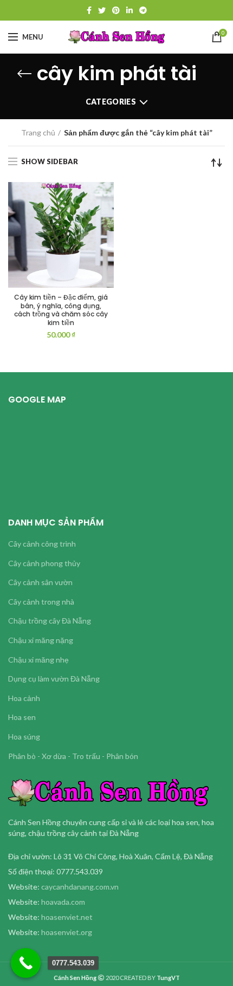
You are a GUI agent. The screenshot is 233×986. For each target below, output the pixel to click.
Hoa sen (22, 717)
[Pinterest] (116, 10)
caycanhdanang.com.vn (80, 886)
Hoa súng (24, 736)
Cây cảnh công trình (42, 543)
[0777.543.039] (26, 963)
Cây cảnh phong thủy (44, 563)
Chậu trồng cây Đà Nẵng (49, 620)
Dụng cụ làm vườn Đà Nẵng (54, 678)
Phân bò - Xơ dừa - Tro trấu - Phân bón (73, 756)
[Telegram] (143, 10)
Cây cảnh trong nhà (41, 601)
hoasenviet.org (66, 932)
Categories (111, 101)
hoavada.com (63, 901)
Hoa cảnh (24, 698)
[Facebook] (89, 10)
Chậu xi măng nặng (40, 640)
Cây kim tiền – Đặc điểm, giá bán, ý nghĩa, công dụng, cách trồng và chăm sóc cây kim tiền (61, 310)
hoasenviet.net (67, 917)
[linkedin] (129, 10)
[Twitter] (102, 10)
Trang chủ (38, 132)
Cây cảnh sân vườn (40, 582)
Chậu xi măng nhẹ (38, 659)
